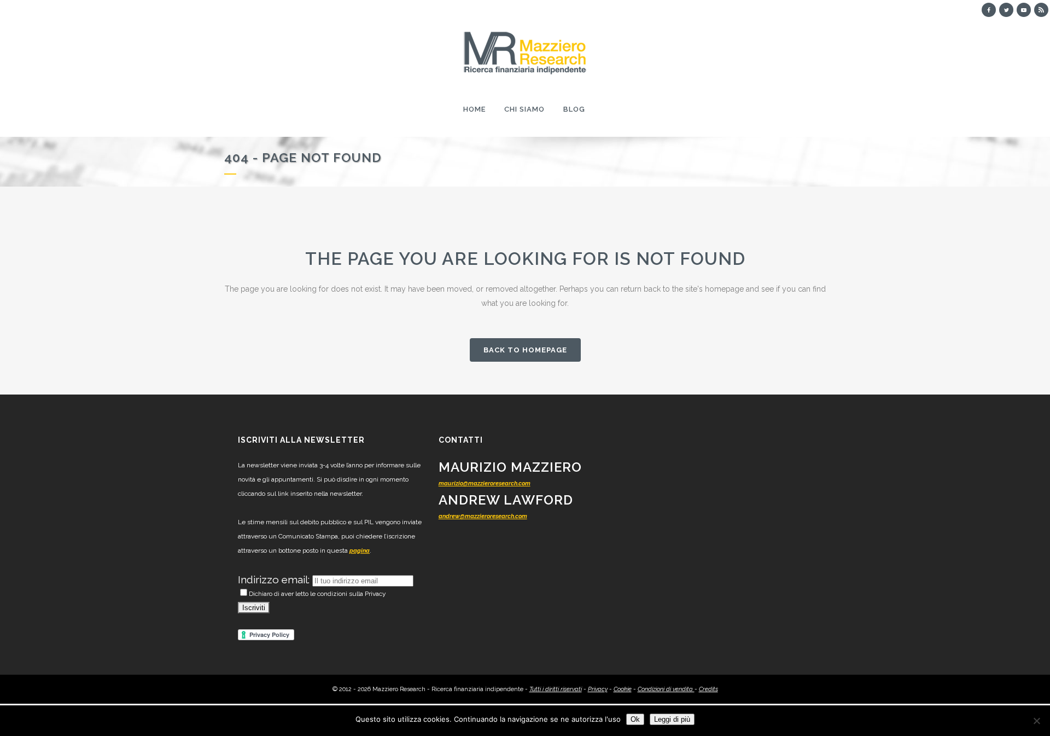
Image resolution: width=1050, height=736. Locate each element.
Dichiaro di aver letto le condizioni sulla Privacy (317, 594)
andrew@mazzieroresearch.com (483, 516)
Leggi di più (672, 719)
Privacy (598, 689)
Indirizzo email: (275, 579)
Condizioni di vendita (666, 689)
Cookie (623, 689)
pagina (359, 550)
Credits (708, 689)
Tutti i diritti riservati (555, 689)
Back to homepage (525, 350)
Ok (635, 719)
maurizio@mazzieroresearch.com (484, 483)
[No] (1036, 720)
